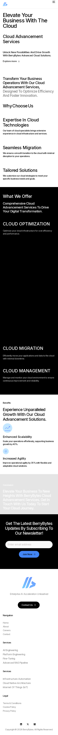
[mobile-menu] (53, 2)
